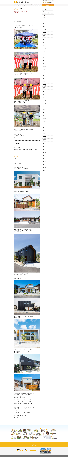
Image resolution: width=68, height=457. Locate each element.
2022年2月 (44, 97)
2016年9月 (44, 170)
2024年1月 (44, 63)
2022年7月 (44, 90)
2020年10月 (44, 121)
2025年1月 (44, 45)
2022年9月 (44, 87)
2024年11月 (44, 48)
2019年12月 (44, 136)
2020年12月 (44, 118)
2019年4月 (44, 146)
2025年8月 (44, 35)
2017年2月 (44, 164)
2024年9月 (44, 51)
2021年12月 (44, 100)
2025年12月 (44, 29)
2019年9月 (44, 140)
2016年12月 (44, 167)
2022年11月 (44, 84)
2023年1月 (44, 81)
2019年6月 (44, 143)
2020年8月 (44, 124)
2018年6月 (44, 155)
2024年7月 (44, 54)
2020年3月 (44, 131)
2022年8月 (44, 88)
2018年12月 (44, 152)
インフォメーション (45, 12)
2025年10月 (44, 32)
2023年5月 (44, 75)
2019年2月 (44, 149)
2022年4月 (44, 94)
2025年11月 (44, 30)
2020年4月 (44, 130)
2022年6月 (44, 91)
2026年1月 (44, 27)
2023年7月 (44, 72)
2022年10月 (44, 85)
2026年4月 (44, 23)
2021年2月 (44, 115)
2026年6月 (44, 20)
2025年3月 (44, 42)
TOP (43, 11)
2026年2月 (44, 26)
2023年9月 (44, 69)
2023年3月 (44, 78)
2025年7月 (44, 36)
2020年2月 (44, 133)
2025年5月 (44, 39)
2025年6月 (44, 38)
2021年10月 (44, 103)
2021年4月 (44, 112)
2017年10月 (44, 161)
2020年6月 (44, 127)
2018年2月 (44, 158)
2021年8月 (44, 106)
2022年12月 (44, 82)
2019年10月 (44, 139)
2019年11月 (44, 137)
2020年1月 (44, 134)
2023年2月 (44, 79)
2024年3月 (44, 60)
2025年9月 (44, 33)
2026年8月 (44, 17)
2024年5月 (44, 57)
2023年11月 (44, 66)
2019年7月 (44, 142)
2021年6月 (44, 109)
